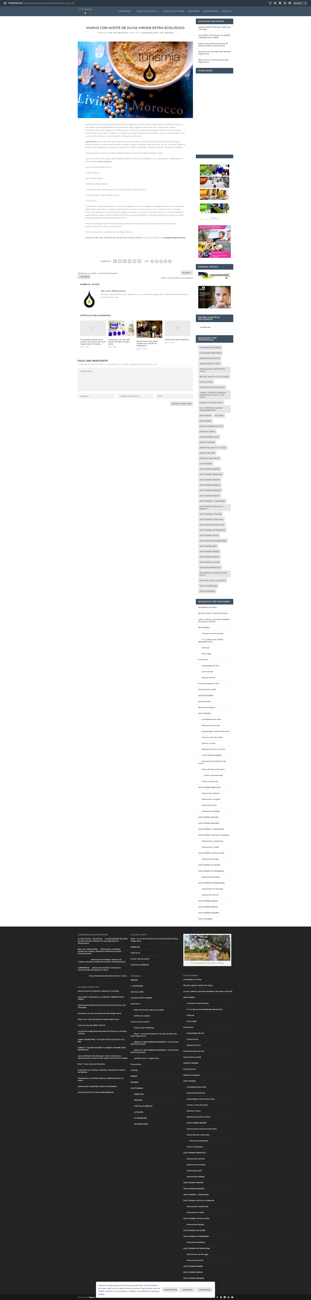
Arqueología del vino (210, 363)
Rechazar (187, 1290)
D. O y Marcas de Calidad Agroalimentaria (211, 409)
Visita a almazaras (208, 586)
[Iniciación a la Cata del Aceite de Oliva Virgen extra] (121, 328)
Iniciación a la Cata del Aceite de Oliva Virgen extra (119, 341)
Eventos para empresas (144, 1027)
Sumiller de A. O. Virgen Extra (146, 1058)
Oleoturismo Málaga (211, 811)
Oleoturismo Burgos (210, 496)
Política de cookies (142, 1016)
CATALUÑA (138, 1112)
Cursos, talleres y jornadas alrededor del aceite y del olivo (213, 394)
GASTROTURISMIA (210, 11)
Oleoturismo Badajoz (210, 485)
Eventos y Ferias (207, 431)
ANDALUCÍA (135, 947)
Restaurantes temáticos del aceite (213, 574)
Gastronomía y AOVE (150, 32)
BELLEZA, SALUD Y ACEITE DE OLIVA (214, 376)
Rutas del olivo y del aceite (213, 580)
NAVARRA (134, 1082)
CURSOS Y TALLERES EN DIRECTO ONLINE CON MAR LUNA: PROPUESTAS (102, 1048)
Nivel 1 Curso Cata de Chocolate (91, 1064)
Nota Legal (206, 653)
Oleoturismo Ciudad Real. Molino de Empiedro (97, 1086)
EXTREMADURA (140, 1118)
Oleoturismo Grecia (209, 535)
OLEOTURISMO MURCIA (208, 907)
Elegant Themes (95, 1297)
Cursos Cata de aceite (146, 11)
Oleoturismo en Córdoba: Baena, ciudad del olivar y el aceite (100, 1079)
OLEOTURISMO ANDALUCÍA (211, 474)
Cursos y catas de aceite (211, 402)
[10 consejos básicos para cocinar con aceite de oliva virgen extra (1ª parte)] (93, 328)
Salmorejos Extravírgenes (177, 339)
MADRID (134, 1076)
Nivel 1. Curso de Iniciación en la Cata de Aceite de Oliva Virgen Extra (154, 939)
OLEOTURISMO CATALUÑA (211, 514)
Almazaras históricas (210, 358)
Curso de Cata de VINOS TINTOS (91, 1025)
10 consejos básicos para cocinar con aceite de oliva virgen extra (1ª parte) (93, 341)
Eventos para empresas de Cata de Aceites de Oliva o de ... (49, 3)
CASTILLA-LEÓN (137, 992)
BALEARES (138, 1100)
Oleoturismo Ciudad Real (211, 519)
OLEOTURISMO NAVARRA (208, 913)
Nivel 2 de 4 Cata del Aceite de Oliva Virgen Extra (213, 61)
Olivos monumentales (210, 567)
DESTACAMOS (205, 415)
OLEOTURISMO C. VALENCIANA (212, 501)
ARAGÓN (134, 980)
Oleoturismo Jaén (208, 546)
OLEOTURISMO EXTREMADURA (212, 530)
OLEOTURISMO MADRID (209, 551)
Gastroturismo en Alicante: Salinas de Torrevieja (214, 28)
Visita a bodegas (207, 591)
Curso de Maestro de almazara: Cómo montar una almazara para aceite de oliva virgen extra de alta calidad (102, 1057)
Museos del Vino (207, 453)
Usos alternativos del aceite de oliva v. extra (108, 976)
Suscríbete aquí (205, 327)
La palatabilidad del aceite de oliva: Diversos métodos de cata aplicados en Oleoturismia (103, 940)
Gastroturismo (204, 701)
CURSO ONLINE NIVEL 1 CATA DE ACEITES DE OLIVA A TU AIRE (101, 1040)
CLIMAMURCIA (83, 967)
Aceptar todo (170, 1290)
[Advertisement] (216, 112)
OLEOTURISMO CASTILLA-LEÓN (211, 853)
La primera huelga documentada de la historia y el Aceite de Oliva (102, 1032)
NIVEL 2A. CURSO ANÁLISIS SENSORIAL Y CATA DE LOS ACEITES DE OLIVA (154, 1043)
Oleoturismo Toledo (210, 562)
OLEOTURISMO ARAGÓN (210, 480)
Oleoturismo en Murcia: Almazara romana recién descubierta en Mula (99, 968)
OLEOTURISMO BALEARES (210, 490)
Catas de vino (206, 382)
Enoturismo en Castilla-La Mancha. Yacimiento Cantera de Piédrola (101, 1071)
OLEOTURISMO (124, 11)
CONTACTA (226, 11)
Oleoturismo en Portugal (212, 525)
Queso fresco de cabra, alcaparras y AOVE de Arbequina (147, 343)
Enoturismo (205, 421)
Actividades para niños (210, 353)
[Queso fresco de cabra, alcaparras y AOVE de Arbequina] (149, 329)
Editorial (219, 415)
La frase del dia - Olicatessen (90, 938)
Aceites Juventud (104, 161)
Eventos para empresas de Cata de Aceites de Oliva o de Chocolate (213, 44)
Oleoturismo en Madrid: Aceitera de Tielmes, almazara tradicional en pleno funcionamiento (99, 951)
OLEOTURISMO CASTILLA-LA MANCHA (211, 507)
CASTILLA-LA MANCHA (140, 965)
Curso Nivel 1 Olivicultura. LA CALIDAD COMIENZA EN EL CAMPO (214, 36)
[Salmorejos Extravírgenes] (177, 328)
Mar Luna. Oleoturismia (118, 32)
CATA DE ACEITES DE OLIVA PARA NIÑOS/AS (96, 1092)
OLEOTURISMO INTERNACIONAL (213, 541)
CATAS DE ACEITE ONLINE (173, 11)
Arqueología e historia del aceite (212, 370)
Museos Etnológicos (209, 458)
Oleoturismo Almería (210, 469)
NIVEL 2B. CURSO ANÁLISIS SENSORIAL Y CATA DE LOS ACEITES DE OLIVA (154, 1051)
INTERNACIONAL (141, 1124)
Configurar (204, 1290)
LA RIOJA (134, 1070)
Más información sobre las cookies (149, 1010)
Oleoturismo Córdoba (211, 799)
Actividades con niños (210, 347)
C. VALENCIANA (137, 986)
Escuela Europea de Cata (174, 237)
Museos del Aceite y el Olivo (213, 447)
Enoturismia (194, 11)
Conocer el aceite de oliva (212, 387)
